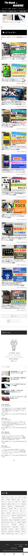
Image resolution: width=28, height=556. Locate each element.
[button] (25, 367)
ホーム (7, 544)
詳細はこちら (14, 360)
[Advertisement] (14, 475)
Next (27, 19)
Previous (1, 19)
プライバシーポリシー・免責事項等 (21, 545)
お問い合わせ (14, 548)
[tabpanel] (7, 19)
